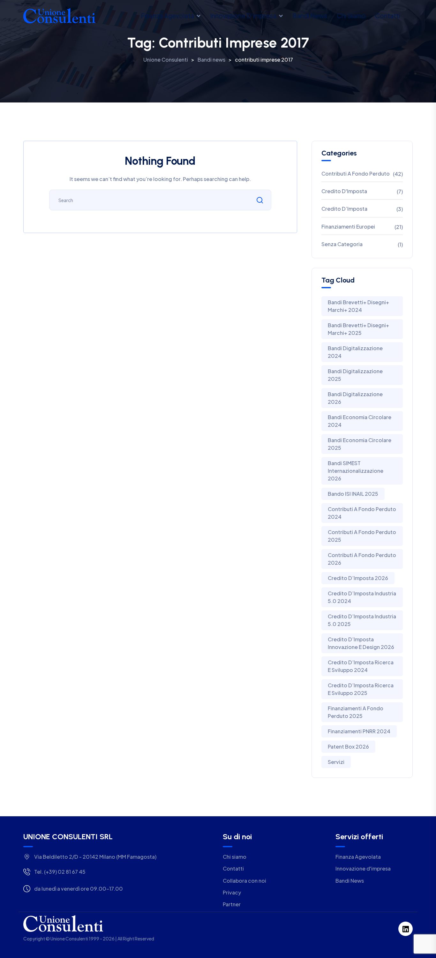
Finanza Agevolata (167, 15)
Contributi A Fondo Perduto (355, 173)
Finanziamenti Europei (348, 226)
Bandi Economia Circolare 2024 (359, 421)
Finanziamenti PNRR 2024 (359, 731)
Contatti (387, 15)
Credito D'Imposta (344, 191)
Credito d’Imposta (344, 208)
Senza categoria (342, 244)
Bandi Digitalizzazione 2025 (355, 375)
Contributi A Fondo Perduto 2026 (362, 559)
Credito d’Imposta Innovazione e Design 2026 (361, 643)
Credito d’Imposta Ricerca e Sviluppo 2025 (361, 689)
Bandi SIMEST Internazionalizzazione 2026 (355, 471)
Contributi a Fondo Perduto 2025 (362, 536)
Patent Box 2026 (348, 746)
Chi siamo (351, 15)
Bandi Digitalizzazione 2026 (355, 398)
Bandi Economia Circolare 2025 (359, 444)
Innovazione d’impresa (243, 15)
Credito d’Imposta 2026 (358, 578)
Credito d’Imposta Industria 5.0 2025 (362, 620)
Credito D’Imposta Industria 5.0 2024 (362, 597)
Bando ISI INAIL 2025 (353, 493)
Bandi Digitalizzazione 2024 (355, 352)
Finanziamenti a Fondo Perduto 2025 (355, 712)
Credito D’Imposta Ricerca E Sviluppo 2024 (361, 666)
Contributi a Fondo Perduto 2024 (362, 513)
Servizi (336, 761)
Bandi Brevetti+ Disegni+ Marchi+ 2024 (358, 306)
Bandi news (309, 15)
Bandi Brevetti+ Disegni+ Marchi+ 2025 (358, 329)
